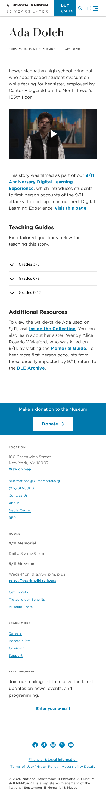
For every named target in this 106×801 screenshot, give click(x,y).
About (14, 503)
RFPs (13, 518)
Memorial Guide (68, 348)
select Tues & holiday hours (32, 580)
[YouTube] (71, 745)
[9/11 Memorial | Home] (27, 8)
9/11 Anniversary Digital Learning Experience (51, 182)
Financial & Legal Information (53, 759)
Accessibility (19, 641)
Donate (50, 424)
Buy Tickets (65, 8)
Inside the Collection (52, 328)
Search (82, 10)
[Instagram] (53, 745)
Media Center (20, 510)
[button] (94, 9)
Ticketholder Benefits (27, 599)
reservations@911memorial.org (34, 481)
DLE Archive (31, 368)
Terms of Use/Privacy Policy (34, 766)
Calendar (91, 10)
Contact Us (18, 495)
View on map (20, 469)
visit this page (70, 208)
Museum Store (21, 607)
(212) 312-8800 (21, 488)
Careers (15, 633)
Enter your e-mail (53, 708)
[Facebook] (35, 745)
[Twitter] (62, 745)
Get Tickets (18, 592)
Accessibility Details (78, 766)
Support (16, 655)
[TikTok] (44, 745)
